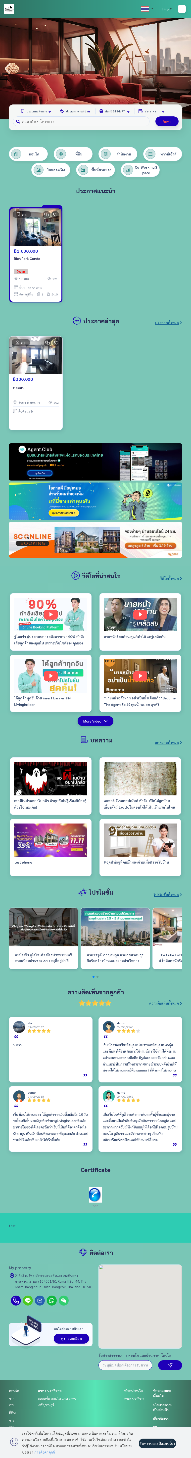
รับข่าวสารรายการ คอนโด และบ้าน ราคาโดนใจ (134, 1355)
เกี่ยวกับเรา (161, 1418)
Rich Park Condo (27, 258)
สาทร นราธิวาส (50, 1390)
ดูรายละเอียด (71, 1338)
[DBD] (95, 1194)
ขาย (11, 1398)
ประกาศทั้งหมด (167, 322)
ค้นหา (167, 121)
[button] (184, 68)
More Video (92, 721)
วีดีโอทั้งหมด (169, 578)
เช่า (11, 1405)
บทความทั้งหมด (167, 742)
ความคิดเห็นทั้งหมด (164, 1003)
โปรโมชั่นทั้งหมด (166, 894)
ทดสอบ (18, 387)
